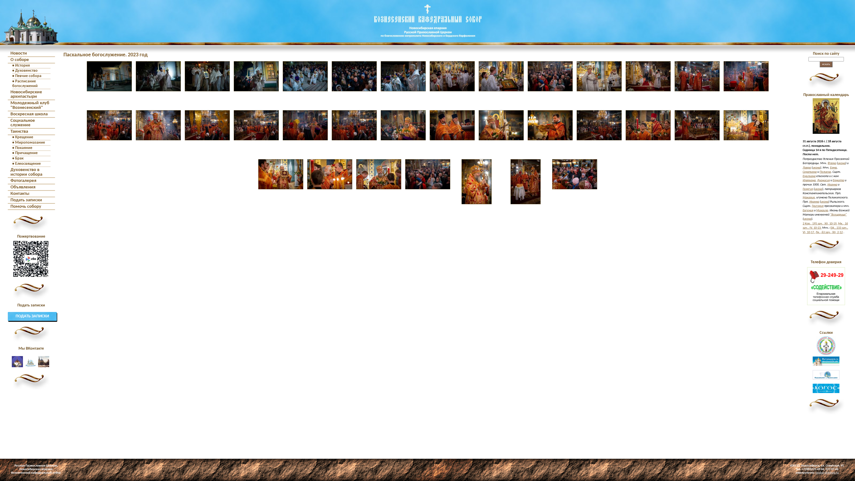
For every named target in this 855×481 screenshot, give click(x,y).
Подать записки (26, 200)
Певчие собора (28, 76)
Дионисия (823, 180)
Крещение (24, 137)
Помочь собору (25, 206)
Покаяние (23, 148)
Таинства (19, 131)
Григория (818, 206)
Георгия (808, 189)
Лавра (807, 167)
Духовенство (26, 71)
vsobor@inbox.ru (827, 472)
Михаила (822, 210)
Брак (19, 158)
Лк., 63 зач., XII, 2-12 (829, 232)
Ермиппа (838, 180)
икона (841, 163)
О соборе (19, 59)
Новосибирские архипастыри (26, 94)
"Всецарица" (838, 214)
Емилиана (809, 176)
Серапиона (810, 172)
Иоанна (832, 184)
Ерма (833, 167)
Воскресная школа (29, 114)
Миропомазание (30, 143)
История (22, 65)
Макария (809, 197)
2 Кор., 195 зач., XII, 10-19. (820, 223)
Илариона (809, 180)
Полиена (825, 172)
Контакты (19, 193)
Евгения (808, 210)
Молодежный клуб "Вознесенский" (29, 105)
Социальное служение (22, 123)
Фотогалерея (23, 180)
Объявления (22, 187)
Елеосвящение (28, 164)
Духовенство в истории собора (26, 172)
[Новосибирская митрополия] (826, 354)
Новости (18, 53)
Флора (832, 163)
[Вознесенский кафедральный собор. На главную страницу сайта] (29, 41)
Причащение (26, 153)
